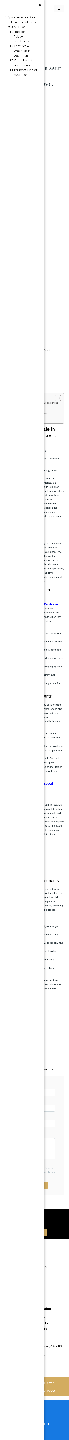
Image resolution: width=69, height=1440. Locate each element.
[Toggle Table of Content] (56, 398)
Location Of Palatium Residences (21, 36)
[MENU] (59, 8)
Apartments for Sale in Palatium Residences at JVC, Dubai (22, 22)
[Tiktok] (44, 1253)
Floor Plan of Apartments (23, 62)
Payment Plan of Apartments (25, 72)
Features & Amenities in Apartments (22, 50)
